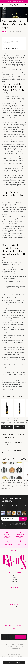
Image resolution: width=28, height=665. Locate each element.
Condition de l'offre (20, 650)
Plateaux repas (14, 619)
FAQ (14, 589)
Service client (14, 587)
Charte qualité (14, 581)
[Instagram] (14, 629)
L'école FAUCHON (14, 621)
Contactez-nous (14, 592)
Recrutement (14, 579)
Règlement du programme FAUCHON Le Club (14, 646)
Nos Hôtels (14, 612)
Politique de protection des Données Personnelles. (18, 526)
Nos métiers (14, 604)
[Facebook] (11, 629)
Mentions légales (8, 644)
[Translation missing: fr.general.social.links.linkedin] (17, 629)
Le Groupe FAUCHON (14, 606)
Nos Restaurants (14, 610)
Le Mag (14, 583)
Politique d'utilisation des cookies (10, 650)
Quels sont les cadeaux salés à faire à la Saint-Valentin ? (12, 443)
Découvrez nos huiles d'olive (14, 662)
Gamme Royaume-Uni (14, 600)
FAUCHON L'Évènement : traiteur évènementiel (14, 616)
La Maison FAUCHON (14, 573)
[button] (2, 5)
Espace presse (14, 577)
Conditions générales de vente (17, 644)
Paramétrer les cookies (14, 652)
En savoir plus (20, 637)
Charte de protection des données (14, 648)
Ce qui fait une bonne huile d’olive (11, 44)
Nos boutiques (14, 608)
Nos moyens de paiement (14, 596)
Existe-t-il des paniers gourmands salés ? (11, 451)
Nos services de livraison (14, 594)
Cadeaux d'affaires (14, 614)
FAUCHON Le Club (14, 598)
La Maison (14, 575)
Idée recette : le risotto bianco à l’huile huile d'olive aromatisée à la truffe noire (13, 47)
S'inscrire (23, 518)
